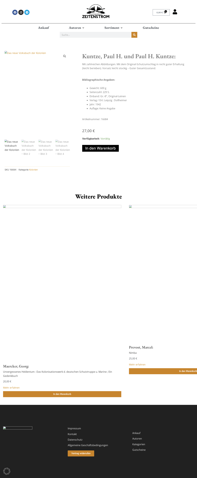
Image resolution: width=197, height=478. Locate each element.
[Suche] (134, 35)
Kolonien (33, 169)
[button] (76, 27)
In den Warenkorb (100, 148)
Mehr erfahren (11, 387)
